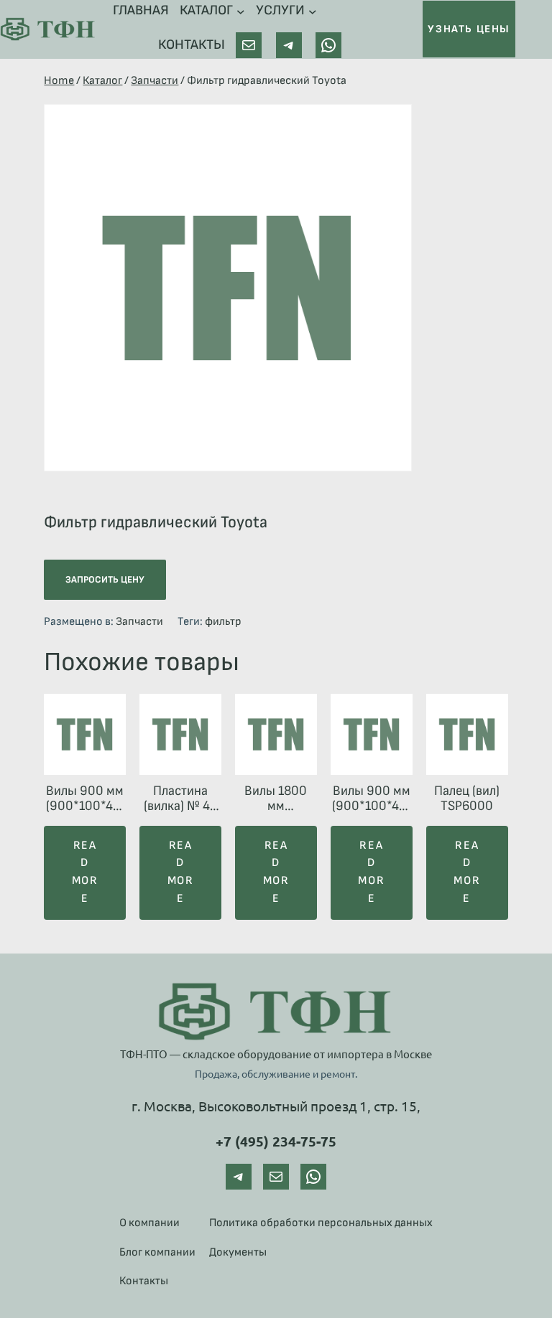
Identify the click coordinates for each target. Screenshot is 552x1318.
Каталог (102, 81)
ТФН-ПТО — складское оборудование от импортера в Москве (276, 1053)
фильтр (223, 622)
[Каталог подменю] (240, 10)
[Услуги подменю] (312, 10)
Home (59, 81)
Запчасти (154, 81)
